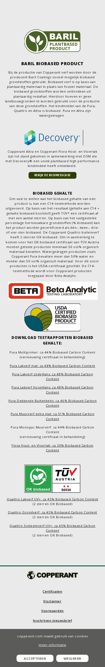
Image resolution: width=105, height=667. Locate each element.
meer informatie (52, 645)
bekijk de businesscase (52, 175)
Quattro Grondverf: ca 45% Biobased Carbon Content (52, 512)
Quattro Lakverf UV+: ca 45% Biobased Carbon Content (52, 499)
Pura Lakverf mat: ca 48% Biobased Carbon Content (52, 366)
